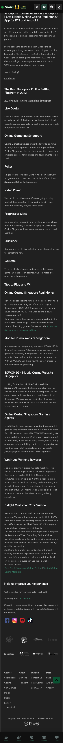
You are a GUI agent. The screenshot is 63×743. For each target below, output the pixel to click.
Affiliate (50, 683)
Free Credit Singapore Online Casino (22, 568)
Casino (7, 683)
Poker (7, 693)
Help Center (37, 683)
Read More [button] (9, 78)
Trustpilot (9, 707)
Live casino (22, 330)
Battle (7, 698)
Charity (50, 688)
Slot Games (10, 688)
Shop (48, 678)
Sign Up (44, 7)
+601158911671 (25, 599)
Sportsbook (52, 326)
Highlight (23, 683)
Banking (23, 678)
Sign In (37, 7)
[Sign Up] (44, 7)
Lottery (32, 330)
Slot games (10, 330)
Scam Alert (36, 688)
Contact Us (36, 678)
